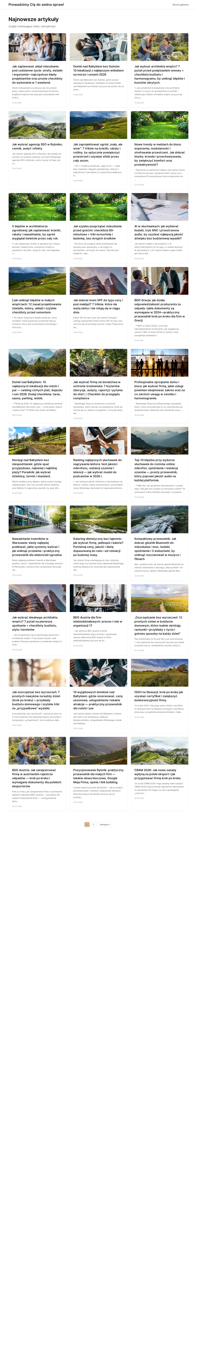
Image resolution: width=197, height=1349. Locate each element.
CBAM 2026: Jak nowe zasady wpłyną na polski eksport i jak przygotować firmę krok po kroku (157, 774)
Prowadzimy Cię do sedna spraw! (36, 4)
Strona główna (180, 4)
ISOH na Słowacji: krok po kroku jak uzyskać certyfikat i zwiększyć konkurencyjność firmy (158, 696)
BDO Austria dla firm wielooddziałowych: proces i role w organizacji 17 (97, 621)
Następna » (105, 824)
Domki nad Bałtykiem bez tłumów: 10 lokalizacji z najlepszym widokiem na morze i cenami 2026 (98, 70)
